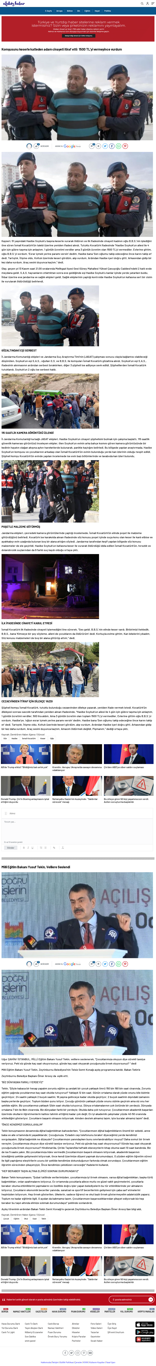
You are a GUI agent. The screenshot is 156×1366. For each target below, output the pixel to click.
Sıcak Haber (97, 1340)
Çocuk (6, 1218)
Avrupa (59, 11)
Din (78, 11)
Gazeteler (41, 1310)
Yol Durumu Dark (10, 1328)
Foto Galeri (96, 1323)
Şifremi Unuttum (116, 1332)
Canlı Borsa (53, 1323)
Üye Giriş (112, 1323)
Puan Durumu (78, 1310)
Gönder (10, 847)
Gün (5, 738)
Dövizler (76, 1328)
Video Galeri (96, 1328)
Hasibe (14, 738)
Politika (107, 11)
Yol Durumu (126, 1310)
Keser (42, 738)
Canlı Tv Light (8, 1332)
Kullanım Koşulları (97, 1362)
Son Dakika (30, 1336)
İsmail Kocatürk (29, 738)
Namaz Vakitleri (22, 1310)
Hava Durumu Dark (11, 1323)
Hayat (97, 11)
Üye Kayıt (112, 1328)
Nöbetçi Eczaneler (34, 1332)
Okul (26, 1218)
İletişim (55, 1362)
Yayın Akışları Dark (34, 1328)
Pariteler (110, 1310)
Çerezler (78, 1362)
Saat (35, 1218)
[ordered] (41, 848)
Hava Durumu (59, 1310)
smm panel (30, 1340)
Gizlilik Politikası (67, 1362)
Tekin (43, 1218)
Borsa (5, 1310)
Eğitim (87, 11)
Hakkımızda (46, 1362)
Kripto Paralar (146, 1310)
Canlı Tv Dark (31, 1323)
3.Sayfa (48, 11)
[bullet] (45, 848)
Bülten (70, 11)
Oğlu (52, 738)
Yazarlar (95, 1332)
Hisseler (95, 1310)
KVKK (85, 1362)
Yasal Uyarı (110, 1362)
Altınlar (75, 1323)
